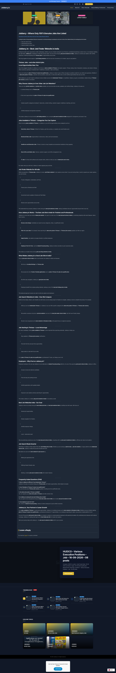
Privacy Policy (110, 7)
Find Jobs (34, 17)
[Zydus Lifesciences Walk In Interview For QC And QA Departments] (34, 607)
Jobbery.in (5, 8)
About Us (77, 7)
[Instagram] (77, 4)
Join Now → (64, 1)
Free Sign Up (22, 36)
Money (58, 17)
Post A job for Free (33, 36)
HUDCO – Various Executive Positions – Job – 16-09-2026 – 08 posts (75, 556)
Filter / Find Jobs (85, 7)
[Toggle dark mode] (83, 4)
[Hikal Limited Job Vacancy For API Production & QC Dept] (58, 599)
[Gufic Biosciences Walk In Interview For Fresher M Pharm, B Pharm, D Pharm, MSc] (34, 599)
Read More (34, 21)
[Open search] (80, 4)
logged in (26, 535)
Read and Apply (68, 573)
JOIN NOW (58, 668)
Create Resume (42, 36)
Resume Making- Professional (98, 7)
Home (71, 7)
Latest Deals (81, 17)
